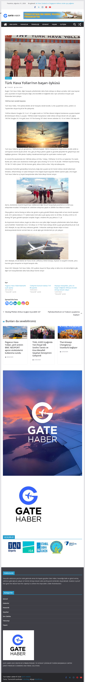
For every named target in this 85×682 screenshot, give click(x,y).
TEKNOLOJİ (35, 24)
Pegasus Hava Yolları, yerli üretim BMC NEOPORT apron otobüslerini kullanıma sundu (14, 347)
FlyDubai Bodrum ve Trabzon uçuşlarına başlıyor (64, 313)
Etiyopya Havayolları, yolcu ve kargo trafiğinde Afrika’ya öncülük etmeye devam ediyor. (66, 288)
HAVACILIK (24, 24)
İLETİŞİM (63, 24)
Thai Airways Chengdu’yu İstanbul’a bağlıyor (68, 345)
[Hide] (1, 13)
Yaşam (54, 24)
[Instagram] (23, 303)
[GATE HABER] (5, 24)
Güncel (5, 599)
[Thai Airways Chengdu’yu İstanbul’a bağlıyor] (70, 327)
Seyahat (45, 24)
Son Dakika (7, 616)
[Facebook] (7, 303)
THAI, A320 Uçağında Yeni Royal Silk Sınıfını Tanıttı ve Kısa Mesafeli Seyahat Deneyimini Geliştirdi (42, 349)
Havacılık (8, 78)
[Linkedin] (15, 303)
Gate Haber (19, 87)
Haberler (6, 603)
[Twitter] (11, 303)
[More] (27, 303)
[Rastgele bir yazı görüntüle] (79, 24)
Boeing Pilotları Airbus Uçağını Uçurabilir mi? (22, 312)
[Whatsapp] (19, 303)
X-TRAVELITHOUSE (29, 663)
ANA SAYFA (13, 24)
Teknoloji (6, 621)
